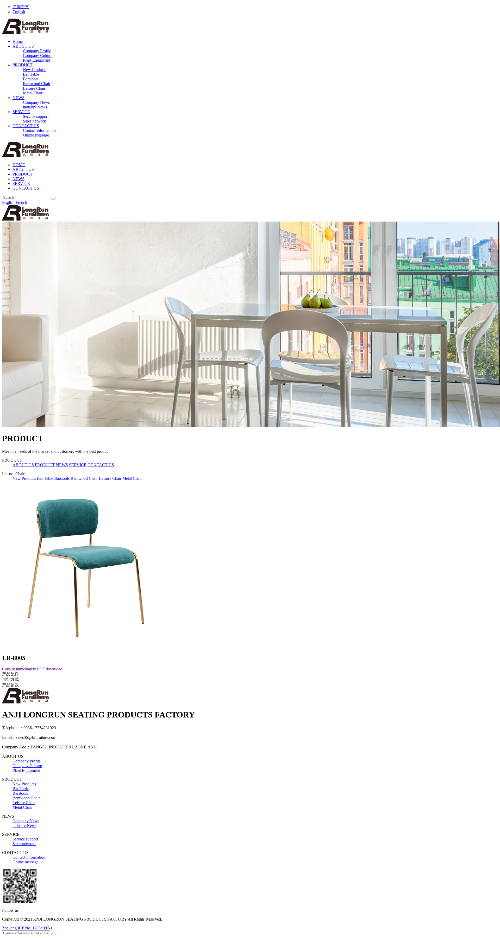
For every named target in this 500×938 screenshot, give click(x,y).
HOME (18, 165)
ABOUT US (23, 46)
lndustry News (35, 107)
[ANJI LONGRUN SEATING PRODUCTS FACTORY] (25, 32)
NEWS (18, 97)
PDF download (49, 669)
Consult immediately (19, 669)
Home (17, 41)
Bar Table (31, 74)
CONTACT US (25, 126)
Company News (36, 102)
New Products (34, 69)
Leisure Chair (34, 88)
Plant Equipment (36, 60)
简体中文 (20, 6)
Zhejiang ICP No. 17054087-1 (27, 928)
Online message (36, 135)
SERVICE (21, 111)
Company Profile (37, 51)
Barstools (30, 79)
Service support (35, 116)
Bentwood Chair (36, 83)
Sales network (34, 121)
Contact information (39, 130)
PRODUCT (22, 65)
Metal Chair (32, 93)
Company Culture (37, 55)
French (21, 202)
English (18, 12)
